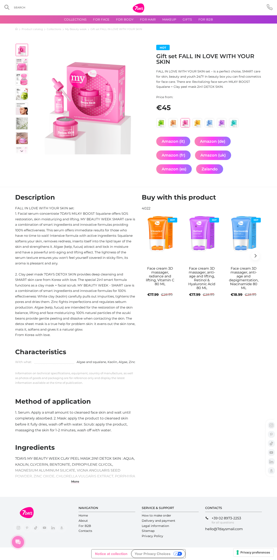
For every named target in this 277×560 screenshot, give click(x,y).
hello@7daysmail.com (224, 529)
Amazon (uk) (213, 155)
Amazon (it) (173, 141)
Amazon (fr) (173, 155)
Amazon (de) (212, 141)
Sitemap (148, 531)
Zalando (209, 169)
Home (83, 515)
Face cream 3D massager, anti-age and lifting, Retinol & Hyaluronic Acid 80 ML (201, 278)
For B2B (205, 19)
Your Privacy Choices (153, 554)
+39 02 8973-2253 (226, 518)
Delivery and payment (158, 521)
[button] (22, 149)
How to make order (156, 515)
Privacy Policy (152, 536)
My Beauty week (76, 29)
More (75, 481)
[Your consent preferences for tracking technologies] (254, 552)
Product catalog (32, 29)
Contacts (85, 531)
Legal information (155, 526)
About (83, 521)
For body (125, 19)
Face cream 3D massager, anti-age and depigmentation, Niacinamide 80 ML (243, 278)
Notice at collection (111, 554)
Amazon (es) (174, 169)
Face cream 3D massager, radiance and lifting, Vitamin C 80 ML (160, 276)
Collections (54, 29)
